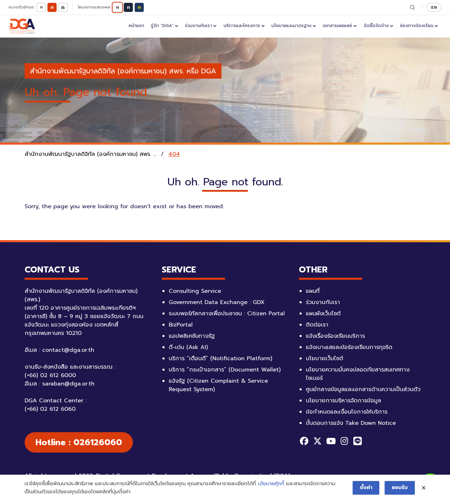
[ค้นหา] (412, 7)
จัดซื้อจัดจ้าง (376, 25)
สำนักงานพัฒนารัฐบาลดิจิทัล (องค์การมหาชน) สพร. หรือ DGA (123, 71)
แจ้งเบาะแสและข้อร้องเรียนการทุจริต (349, 347)
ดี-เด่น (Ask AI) (188, 347)
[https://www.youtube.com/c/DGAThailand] (331, 441)
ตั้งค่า (366, 487)
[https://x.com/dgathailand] (317, 441)
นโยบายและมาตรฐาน (291, 25)
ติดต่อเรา (317, 325)
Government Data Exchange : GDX (217, 302)
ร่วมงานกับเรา (198, 25)
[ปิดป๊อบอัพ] (423, 488)
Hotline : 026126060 (79, 442)
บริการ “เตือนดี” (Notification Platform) (220, 358)
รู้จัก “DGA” (162, 25)
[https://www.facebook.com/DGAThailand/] (304, 441)
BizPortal (181, 325)
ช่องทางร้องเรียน (416, 25)
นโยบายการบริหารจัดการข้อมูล (343, 400)
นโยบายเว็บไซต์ (324, 358)
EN (434, 7)
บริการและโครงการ (242, 25)
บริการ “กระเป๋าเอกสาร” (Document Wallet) (225, 369)
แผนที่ (313, 291)
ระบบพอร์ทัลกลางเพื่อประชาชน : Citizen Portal (227, 313)
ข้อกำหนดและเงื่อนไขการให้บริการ (346, 412)
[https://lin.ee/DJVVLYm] (357, 441)
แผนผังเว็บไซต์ (323, 313)
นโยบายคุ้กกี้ (271, 483)
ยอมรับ (400, 487)
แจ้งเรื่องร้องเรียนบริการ (335, 336)
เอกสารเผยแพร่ (337, 25)
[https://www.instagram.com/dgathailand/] (344, 441)
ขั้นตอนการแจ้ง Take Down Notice (351, 423)
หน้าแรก (136, 25)
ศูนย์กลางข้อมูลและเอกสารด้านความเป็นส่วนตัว (363, 389)
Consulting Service (195, 291)
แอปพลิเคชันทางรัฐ (192, 336)
